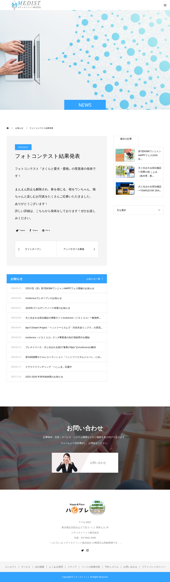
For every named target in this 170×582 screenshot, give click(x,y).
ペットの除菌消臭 (91, 566)
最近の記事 (126, 138)
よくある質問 (56, 566)
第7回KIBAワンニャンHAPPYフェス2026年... (149, 155)
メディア (72, 566)
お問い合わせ (130, 566)
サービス (25, 566)
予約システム (112, 566)
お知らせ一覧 (93, 278)
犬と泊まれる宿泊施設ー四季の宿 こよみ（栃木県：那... (149, 171)
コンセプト (10, 566)
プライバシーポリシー (153, 566)
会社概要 (39, 566)
